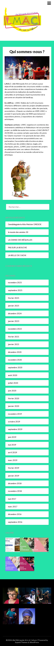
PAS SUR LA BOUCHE (17, 247)
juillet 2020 (13, 383)
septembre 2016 (15, 522)
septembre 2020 (15, 367)
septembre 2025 (15, 290)
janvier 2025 (13, 305)
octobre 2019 (14, 421)
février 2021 (13, 336)
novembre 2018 (15, 491)
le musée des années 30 (18, 232)
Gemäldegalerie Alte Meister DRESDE (24, 224)
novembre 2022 (15, 329)
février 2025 (13, 298)
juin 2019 (12, 437)
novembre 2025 (15, 282)
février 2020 (13, 398)
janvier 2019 (13, 476)
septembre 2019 (15, 429)
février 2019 (13, 468)
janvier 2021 (13, 344)
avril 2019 (12, 452)
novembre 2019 (15, 414)
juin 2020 (12, 390)
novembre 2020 (15, 360)
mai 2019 (12, 445)
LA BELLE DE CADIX (17, 255)
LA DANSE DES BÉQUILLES (20, 240)
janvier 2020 (13, 406)
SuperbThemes (21, 642)
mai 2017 (12, 499)
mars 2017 (12, 506)
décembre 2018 (14, 483)
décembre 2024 (14, 313)
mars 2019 (12, 460)
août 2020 (12, 375)
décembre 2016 (14, 514)
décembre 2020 (14, 352)
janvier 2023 (13, 321)
